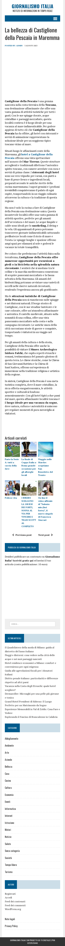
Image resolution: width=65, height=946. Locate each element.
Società (8, 858)
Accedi (8, 897)
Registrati (10, 893)
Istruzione (9, 823)
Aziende (8, 759)
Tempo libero (11, 865)
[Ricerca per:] (32, 623)
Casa (7, 773)
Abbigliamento (11, 738)
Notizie (8, 837)
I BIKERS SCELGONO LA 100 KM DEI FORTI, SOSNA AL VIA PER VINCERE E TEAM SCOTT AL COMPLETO (28, 512)
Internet (8, 816)
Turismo (8, 872)
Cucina (8, 780)
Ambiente (9, 745)
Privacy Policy (11, 926)
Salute (8, 844)
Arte (7, 752)
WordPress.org (13, 909)
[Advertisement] (32, 73)
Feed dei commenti (15, 905)
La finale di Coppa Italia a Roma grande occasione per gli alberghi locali (28, 467)
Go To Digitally (44, 940)
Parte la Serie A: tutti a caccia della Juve (12, 464)
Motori (8, 830)
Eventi (7, 801)
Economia (9, 795)
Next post (44, 535)
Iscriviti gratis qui (23, 560)
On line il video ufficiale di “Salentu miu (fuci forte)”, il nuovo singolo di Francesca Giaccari (45, 508)
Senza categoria (12, 851)
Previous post (23, 535)
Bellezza (8, 766)
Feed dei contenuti (15, 901)
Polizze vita (11, 497)
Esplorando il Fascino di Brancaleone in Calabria (31, 717)
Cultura (8, 787)
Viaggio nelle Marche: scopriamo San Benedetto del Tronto (45, 467)
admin (19, 45)
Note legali (10, 919)
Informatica (10, 809)
